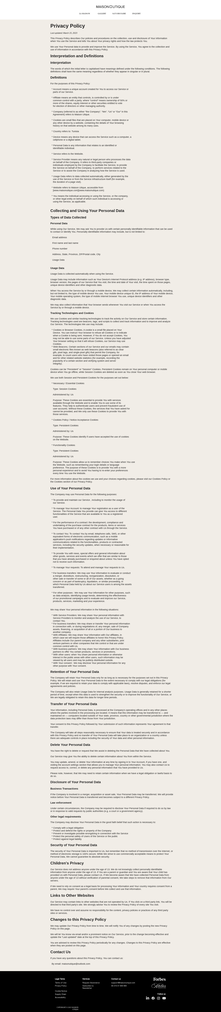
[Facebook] (153, 998)
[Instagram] (159, 998)
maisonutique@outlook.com (76, 964)
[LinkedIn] (148, 998)
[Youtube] (164, 998)
